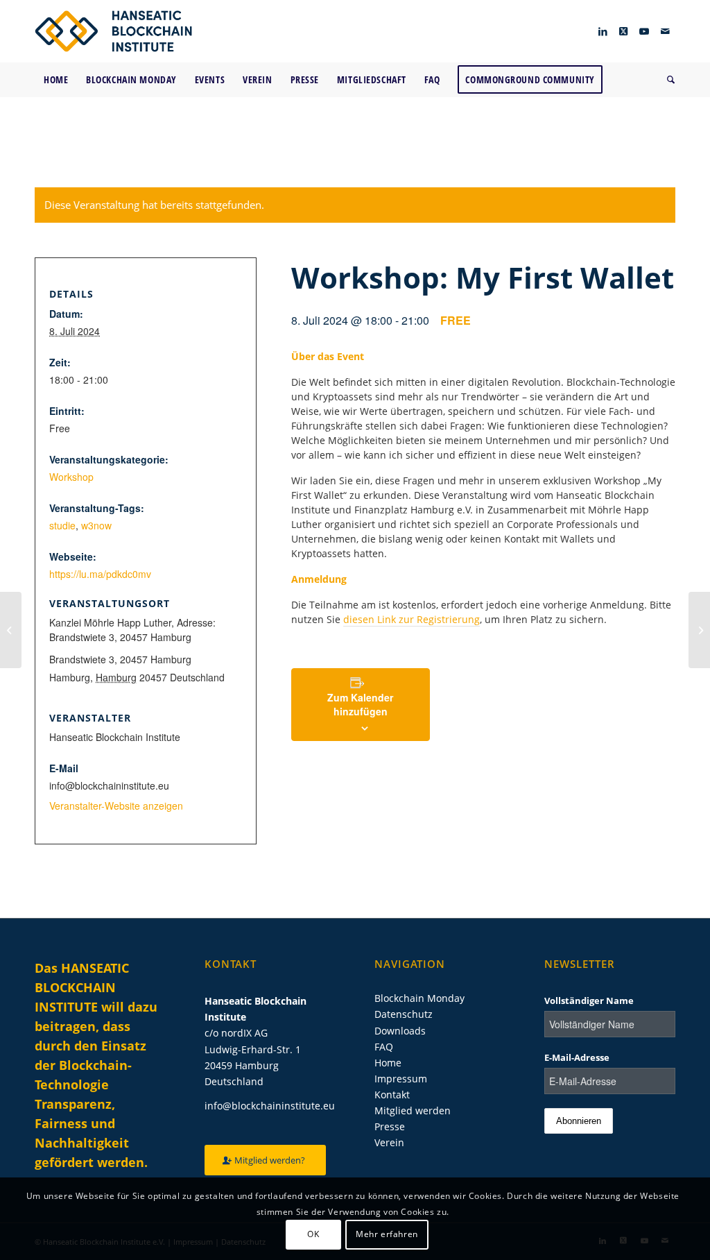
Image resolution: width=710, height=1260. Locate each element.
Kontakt (392, 1094)
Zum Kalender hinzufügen (360, 704)
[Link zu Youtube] (644, 31)
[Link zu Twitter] (623, 31)
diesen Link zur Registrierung (411, 619)
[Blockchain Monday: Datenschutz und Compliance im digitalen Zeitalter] (699, 630)
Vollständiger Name (589, 1000)
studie (62, 525)
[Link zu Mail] (665, 31)
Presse (389, 1126)
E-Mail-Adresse (576, 1057)
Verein (389, 1142)
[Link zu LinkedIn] (602, 31)
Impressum (400, 1078)
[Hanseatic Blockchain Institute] (113, 31)
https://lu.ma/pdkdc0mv (100, 574)
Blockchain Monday (419, 998)
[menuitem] (56, 79)
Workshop (71, 477)
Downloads (400, 1030)
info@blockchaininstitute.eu (270, 1105)
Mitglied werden (412, 1110)
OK (313, 1234)
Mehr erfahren (387, 1234)
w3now (96, 525)
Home (387, 1062)
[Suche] (666, 79)
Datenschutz (403, 1014)
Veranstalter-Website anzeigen (116, 805)
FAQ (383, 1046)
